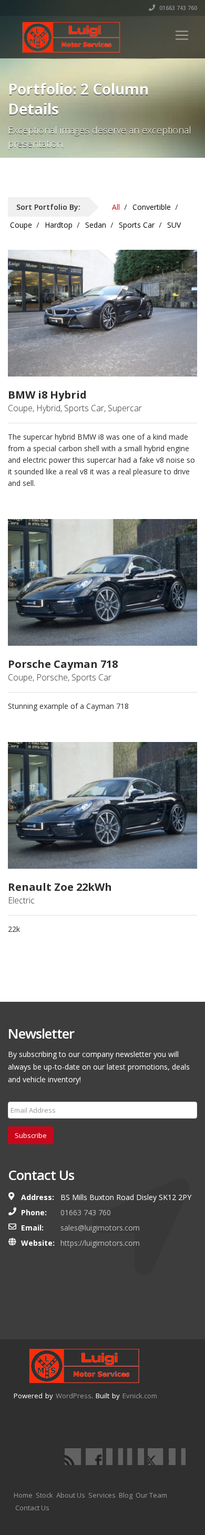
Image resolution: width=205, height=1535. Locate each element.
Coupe (21, 225)
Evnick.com (139, 1395)
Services (102, 1495)
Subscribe (31, 1135)
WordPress (73, 1395)
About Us (70, 1495)
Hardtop (59, 225)
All (116, 207)
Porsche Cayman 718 (63, 664)
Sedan (95, 225)
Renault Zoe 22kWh (60, 887)
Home (23, 1495)
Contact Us (32, 1507)
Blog (125, 1495)
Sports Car (137, 225)
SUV (174, 225)
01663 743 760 (177, 8)
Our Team (151, 1495)
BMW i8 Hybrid (47, 395)
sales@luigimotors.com (100, 1228)
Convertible (151, 207)
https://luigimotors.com (100, 1243)
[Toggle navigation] (182, 35)
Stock (44, 1495)
